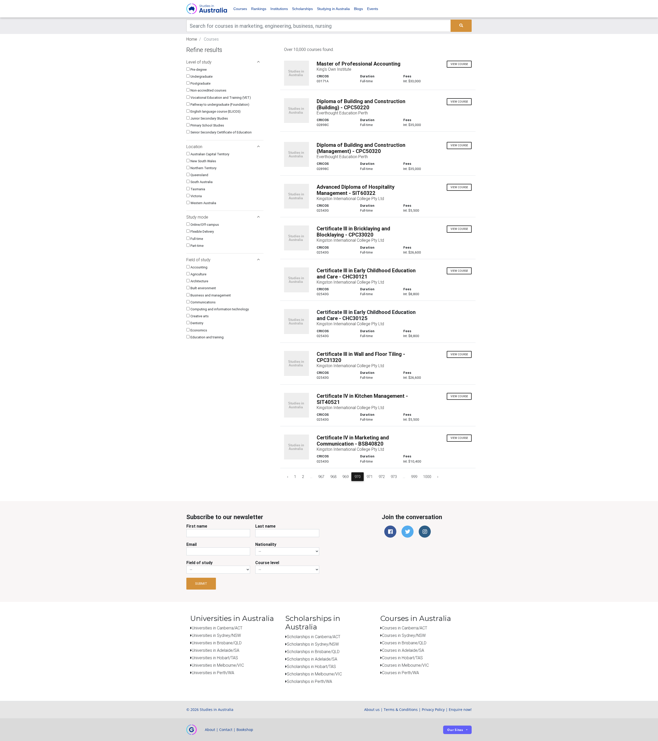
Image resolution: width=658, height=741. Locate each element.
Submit (201, 583)
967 (321, 476)
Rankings (258, 9)
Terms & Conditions (401, 709)
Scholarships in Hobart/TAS (311, 666)
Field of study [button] (198, 259)
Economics (198, 330)
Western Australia (203, 203)
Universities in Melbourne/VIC (218, 665)
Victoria (196, 196)
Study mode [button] (197, 217)
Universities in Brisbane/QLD (217, 642)
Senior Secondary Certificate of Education (221, 132)
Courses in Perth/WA (400, 672)
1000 (427, 476)
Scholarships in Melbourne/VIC (314, 673)
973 (394, 476)
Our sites (455, 730)
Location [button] (194, 146)
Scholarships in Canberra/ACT (313, 636)
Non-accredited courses (208, 90)
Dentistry (196, 323)
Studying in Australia (333, 9)
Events (372, 9)
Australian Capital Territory (209, 154)
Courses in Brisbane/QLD (404, 642)
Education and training (207, 337)
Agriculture (198, 274)
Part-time (197, 245)
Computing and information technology (219, 309)
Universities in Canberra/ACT (217, 627)
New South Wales (203, 161)
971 (370, 476)
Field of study (199, 562)
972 (382, 476)
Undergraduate (201, 76)
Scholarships (302, 9)
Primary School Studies (207, 125)
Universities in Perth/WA (213, 672)
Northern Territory (203, 168)
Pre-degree (198, 69)
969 (345, 476)
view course (459, 64)
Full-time (196, 239)
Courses (240, 9)
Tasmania (197, 189)
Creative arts (199, 316)
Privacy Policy (433, 709)
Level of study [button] (199, 62)
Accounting (198, 267)
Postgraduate (200, 83)
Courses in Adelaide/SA (403, 650)
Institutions (279, 9)
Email (191, 544)
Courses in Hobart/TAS (402, 657)
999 (414, 476)
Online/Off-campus (204, 224)
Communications (203, 302)
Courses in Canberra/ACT (404, 627)
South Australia (201, 182)
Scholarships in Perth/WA (309, 681)
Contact (225, 729)
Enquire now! (460, 709)
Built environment (203, 288)
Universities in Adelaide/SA (215, 650)
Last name (265, 526)
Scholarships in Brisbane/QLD (313, 651)
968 (333, 476)
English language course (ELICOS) (215, 111)
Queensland (199, 175)
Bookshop (244, 729)
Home (191, 39)
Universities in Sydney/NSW (216, 635)
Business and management (210, 295)
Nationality (265, 544)
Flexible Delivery (202, 231)
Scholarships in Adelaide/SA (312, 659)
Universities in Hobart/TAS (215, 657)
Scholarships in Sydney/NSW (313, 644)
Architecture (199, 281)
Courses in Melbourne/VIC (405, 665)
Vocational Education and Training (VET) (220, 97)
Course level (267, 562)
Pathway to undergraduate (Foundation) (219, 104)
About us (372, 709)
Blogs (358, 9)
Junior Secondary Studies (209, 118)
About (210, 729)
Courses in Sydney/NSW (404, 635)
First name (196, 526)
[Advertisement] (224, 377)
